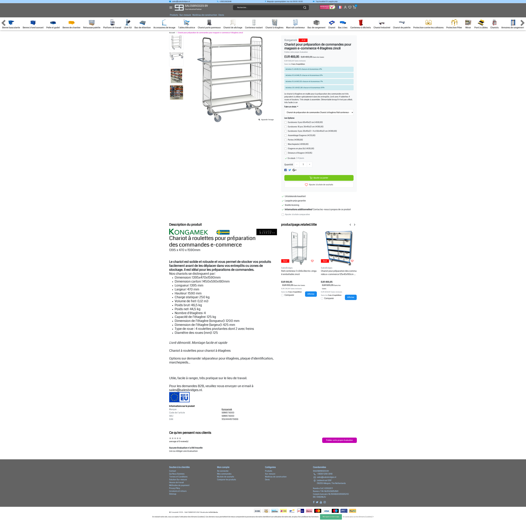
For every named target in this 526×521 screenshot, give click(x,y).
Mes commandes (224, 473)
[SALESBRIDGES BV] (179, 7)
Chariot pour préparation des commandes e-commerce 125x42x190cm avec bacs (339, 272)
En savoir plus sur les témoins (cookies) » (358, 517)
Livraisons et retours (178, 491)
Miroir (468, 27)
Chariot (331, 27)
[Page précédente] (350, 224)
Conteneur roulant (254, 27)
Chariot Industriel (382, 27)
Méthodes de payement (179, 485)
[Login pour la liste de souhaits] (312, 260)
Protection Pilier (454, 27)
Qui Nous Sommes (177, 473)
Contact (172, 471)
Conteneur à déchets (360, 27)
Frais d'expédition (298, 64)
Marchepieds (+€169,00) (298, 144)
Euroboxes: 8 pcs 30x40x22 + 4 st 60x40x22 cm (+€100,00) (312, 131)
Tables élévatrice (186, 27)
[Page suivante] (354, 224)
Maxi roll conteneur (295, 27)
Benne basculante (11, 27)
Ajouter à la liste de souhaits (321, 184)
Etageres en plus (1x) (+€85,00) (301, 148)
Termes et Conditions (178, 476)
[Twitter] (289, 170)
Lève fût (128, 27)
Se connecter (223, 471)
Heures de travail (176, 482)
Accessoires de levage (164, 27)
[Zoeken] (305, 7)
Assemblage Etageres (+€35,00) (301, 135)
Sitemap (172, 494)
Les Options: (289, 118)
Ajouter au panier (320, 177)
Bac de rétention (143, 27)
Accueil (172, 32)
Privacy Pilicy (174, 488)
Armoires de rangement (512, 27)
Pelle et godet (53, 27)
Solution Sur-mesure (178, 479)
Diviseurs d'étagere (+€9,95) (300, 153)
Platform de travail (112, 27)
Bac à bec (343, 27)
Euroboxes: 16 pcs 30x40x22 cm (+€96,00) (305, 126)
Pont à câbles (481, 27)
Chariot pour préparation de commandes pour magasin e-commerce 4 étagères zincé (210, 32)
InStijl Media (213, 512)
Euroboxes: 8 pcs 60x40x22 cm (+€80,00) (305, 122)
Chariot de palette (402, 27)
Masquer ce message (331, 517)
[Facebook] (285, 170)
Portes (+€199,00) (295, 139)
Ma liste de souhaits (225, 476)
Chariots (494, 27)
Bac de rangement (316, 27)
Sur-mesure (185, 15)
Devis (221, 15)
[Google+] (294, 170)
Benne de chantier (71, 27)
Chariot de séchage (232, 27)
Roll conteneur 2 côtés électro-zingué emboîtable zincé (299, 272)
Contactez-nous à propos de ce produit (332, 209)
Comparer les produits (226, 479)
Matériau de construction (204, 15)
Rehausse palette (91, 27)
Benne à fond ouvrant (33, 27)
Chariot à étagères (274, 27)
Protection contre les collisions (428, 27)
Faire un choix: (291, 106)
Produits (174, 15)
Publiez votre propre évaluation (296, 52)
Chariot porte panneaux (209, 27)
